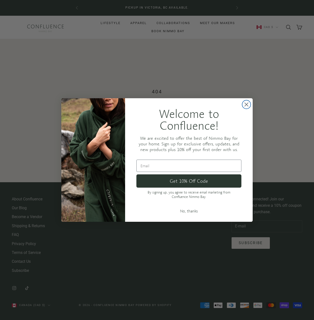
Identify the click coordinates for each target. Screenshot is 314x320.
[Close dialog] (246, 104)
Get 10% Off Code (189, 181)
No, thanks (189, 211)
